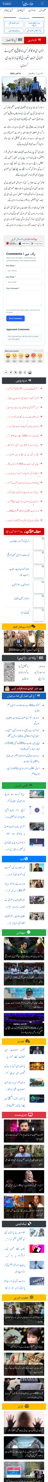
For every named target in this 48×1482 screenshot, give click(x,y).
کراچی (40, 678)
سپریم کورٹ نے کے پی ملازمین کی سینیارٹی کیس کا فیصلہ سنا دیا (14, 800)
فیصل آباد (22, 666)
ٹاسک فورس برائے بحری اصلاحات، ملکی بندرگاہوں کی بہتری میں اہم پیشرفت (14, 1089)
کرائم (21, 1406)
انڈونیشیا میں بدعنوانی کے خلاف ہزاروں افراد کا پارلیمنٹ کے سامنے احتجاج (14, 906)
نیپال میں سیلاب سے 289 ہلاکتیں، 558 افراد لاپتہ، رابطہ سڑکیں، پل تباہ (22, 745)
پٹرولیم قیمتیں (14, 30)
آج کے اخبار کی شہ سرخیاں (21, 696)
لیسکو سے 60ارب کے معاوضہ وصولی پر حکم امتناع (23, 708)
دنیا (22, 859)
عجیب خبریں (21, 1297)
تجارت (20, 1041)
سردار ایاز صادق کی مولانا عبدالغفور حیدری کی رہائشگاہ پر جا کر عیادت (23, 758)
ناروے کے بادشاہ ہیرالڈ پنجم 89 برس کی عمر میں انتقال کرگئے (14, 890)
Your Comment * (12, 288)
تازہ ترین (32, 10)
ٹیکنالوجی (21, 1224)
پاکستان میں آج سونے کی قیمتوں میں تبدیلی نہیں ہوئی (14, 1073)
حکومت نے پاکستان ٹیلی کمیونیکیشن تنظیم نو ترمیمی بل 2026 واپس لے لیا (14, 1239)
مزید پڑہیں (21, 380)
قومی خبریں (21, 785)
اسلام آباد (38, 672)
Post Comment (15, 318)
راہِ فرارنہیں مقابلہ (21, 598)
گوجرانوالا (23, 672)
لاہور (41, 666)
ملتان (24, 678)
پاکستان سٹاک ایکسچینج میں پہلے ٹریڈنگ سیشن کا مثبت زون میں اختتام (14, 1105)
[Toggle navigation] (42, 3)
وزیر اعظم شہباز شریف (34, 24)
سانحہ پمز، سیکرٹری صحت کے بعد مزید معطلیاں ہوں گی (23, 720)
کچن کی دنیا (25, 612)
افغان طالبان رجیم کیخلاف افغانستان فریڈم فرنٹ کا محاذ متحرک (14, 923)
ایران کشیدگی (14, 23)
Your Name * (10, 266)
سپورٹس (21, 932)
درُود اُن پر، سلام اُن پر (20, 584)
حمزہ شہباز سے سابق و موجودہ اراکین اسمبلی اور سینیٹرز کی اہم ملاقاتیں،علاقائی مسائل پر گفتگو (22, 733)
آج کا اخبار (21, 10)
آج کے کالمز (8, 10)
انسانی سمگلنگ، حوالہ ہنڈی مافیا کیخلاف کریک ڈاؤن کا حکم (23, 771)
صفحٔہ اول (42, 10)
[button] (7, 641)
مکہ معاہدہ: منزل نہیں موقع (18, 555)
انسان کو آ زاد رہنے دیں (19, 541)
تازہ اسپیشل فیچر (22, 627)
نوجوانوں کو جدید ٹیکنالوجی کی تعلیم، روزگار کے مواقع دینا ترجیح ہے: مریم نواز (14, 849)
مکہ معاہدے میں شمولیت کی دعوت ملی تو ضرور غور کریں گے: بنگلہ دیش (14, 874)
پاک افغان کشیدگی (34, 30)
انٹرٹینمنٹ (20, 1115)
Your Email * (11, 277)
